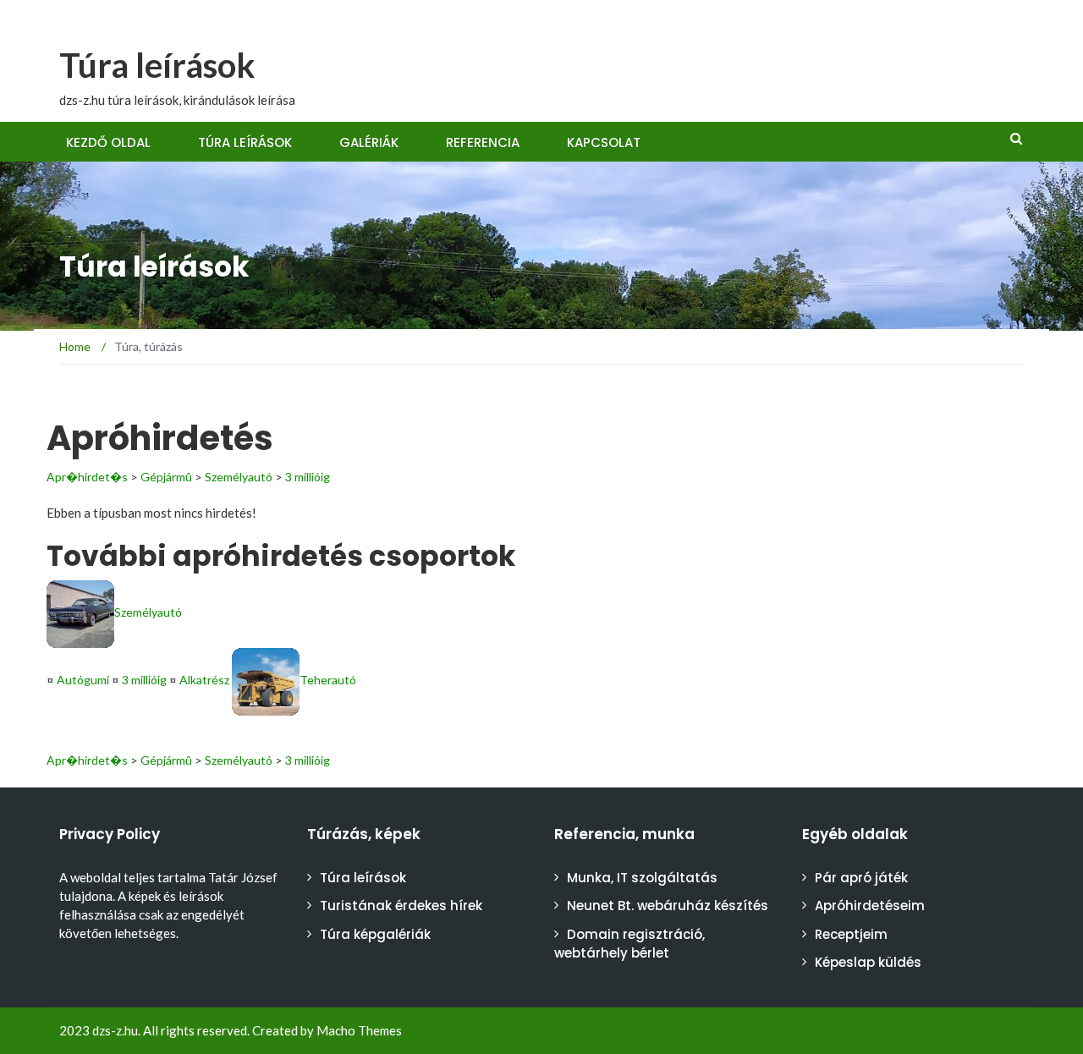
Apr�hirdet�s (87, 476)
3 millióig (307, 476)
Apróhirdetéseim (870, 905)
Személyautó (238, 476)
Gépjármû (166, 476)
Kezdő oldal (108, 142)
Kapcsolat (603, 142)
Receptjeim (851, 934)
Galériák (369, 142)
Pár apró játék (861, 878)
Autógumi (83, 679)
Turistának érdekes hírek (401, 905)
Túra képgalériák (375, 934)
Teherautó (328, 679)
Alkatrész (204, 679)
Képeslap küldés (868, 962)
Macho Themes (359, 1030)
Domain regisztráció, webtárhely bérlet (629, 944)
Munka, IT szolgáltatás (642, 878)
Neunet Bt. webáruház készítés (667, 905)
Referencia (483, 142)
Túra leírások (157, 65)
